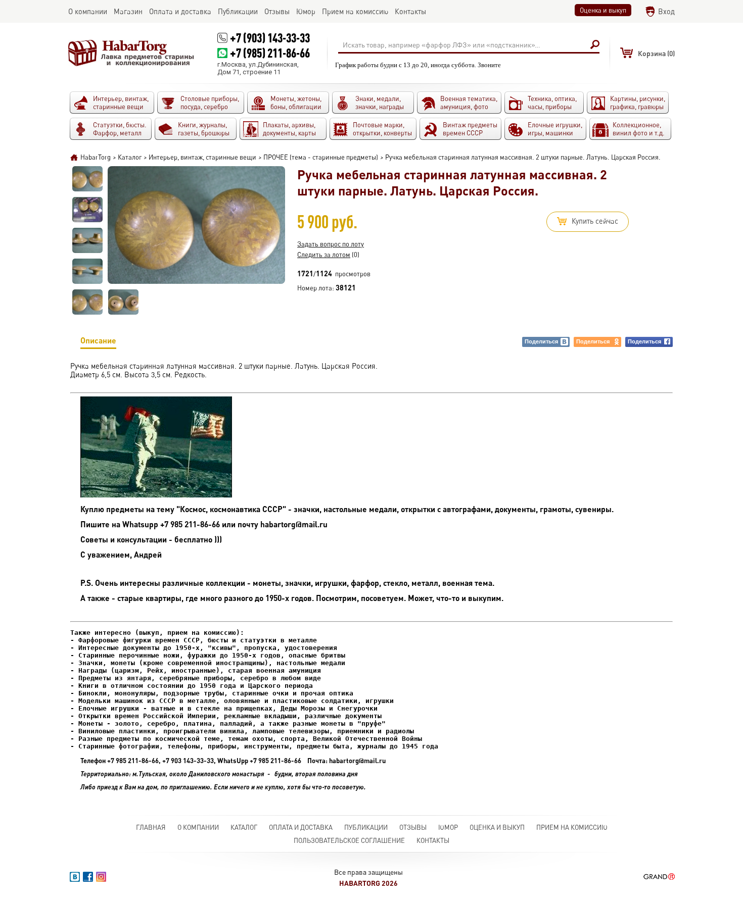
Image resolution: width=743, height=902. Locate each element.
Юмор (448, 827)
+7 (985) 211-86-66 (270, 52)
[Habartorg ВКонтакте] (75, 877)
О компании (198, 827)
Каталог (243, 827)
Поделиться (541, 341)
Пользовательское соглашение (349, 840)
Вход (666, 11)
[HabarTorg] (131, 53)
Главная (151, 827)
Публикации (366, 827)
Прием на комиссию (572, 827)
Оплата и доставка (301, 827)
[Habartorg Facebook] (88, 877)
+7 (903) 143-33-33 (270, 37)
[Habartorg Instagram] (101, 877)
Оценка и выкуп (603, 10)
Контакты (432, 840)
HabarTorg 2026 (368, 883)
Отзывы (413, 827)
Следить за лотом (323, 254)
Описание (98, 340)
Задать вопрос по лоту (330, 244)
